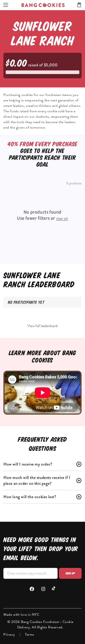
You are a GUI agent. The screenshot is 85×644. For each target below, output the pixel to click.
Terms (29, 634)
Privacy (9, 634)
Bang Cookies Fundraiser (40, 622)
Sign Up (70, 573)
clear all (62, 218)
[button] (79, 5)
